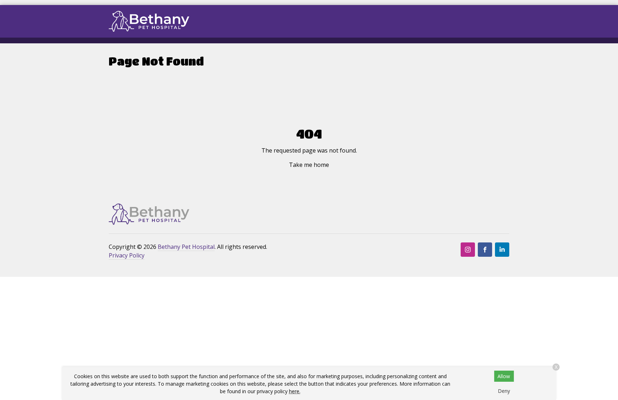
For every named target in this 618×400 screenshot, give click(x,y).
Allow (503, 376)
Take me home (309, 165)
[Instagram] (468, 249)
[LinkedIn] (502, 249)
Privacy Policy (126, 255)
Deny (504, 390)
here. (294, 391)
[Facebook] (485, 249)
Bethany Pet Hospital (186, 247)
